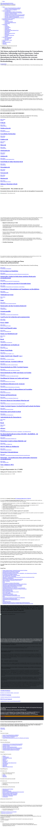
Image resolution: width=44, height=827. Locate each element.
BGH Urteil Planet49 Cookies (8, 328)
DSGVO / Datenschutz (6, 10)
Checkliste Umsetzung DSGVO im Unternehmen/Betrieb (14, 15)
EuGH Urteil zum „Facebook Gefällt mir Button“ (11, 583)
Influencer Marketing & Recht (10, 33)
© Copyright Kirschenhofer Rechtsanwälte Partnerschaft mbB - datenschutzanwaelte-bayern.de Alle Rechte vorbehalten (16, 819)
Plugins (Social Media (6, 350)
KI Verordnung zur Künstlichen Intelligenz (10, 574)
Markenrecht (7, 34)
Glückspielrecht (5, 760)
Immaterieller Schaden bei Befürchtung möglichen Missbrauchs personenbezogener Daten (18, 603)
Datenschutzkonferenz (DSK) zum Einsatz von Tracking (15, 372)
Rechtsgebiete (5, 24)
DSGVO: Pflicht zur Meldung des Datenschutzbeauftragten (13, 579)
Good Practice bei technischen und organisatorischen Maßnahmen (14, 597)
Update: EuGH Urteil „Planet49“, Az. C (11, 356)
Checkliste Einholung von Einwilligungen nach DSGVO (14, 17)
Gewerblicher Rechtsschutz (9, 35)
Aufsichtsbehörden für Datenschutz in (10, 417)
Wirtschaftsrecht (7, 31)
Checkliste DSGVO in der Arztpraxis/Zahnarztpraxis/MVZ (15, 14)
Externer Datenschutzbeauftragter (10, 22)
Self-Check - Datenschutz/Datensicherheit (12, 16)
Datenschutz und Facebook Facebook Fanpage (10, 572)
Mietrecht (6, 36)
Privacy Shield (4, 322)
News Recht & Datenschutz (7, 37)
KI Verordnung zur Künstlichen (9, 271)
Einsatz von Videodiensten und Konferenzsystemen (11, 595)
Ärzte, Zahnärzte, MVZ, (7, 464)
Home (4, 1)
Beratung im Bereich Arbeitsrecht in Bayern (10, 792)
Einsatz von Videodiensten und (8, 333)
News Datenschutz (8, 38)
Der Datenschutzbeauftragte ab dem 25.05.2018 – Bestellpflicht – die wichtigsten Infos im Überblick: (20, 573)
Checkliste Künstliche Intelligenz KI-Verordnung (13, 11)
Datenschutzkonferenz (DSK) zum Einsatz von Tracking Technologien (15, 588)
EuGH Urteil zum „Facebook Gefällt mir (11, 361)
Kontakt (4, 41)
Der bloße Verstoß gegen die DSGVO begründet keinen (15, 283)
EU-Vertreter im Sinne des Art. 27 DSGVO (23, 498)
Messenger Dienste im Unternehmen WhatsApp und (14, 400)
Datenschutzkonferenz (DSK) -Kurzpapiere (10, 793)
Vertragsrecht (7, 32)
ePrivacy (2, 428)
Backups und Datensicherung (8, 395)
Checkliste (2, 259)
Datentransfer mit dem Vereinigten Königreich (13, 305)
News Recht (7, 39)
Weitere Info (2, 716)
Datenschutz (5, 776)
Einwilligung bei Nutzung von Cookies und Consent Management (14, 587)
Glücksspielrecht (7, 27)
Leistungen (6, 20)
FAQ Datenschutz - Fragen (7, 40)
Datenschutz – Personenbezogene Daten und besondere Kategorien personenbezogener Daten (18, 577)
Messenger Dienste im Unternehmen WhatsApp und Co (12, 580)
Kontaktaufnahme (3, 63)
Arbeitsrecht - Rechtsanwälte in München (10, 794)
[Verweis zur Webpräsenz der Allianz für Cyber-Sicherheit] (8, 811)
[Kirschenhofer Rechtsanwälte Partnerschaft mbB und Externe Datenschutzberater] (6, 3)
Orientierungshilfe (5, 311)
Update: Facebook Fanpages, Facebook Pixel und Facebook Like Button (20, 406)
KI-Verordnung (5, 796)
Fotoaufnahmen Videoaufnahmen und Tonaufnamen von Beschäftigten (19, 289)
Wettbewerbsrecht (8, 29)
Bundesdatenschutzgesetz (7, 790)
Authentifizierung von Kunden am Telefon (10, 594)
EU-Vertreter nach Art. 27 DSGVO (11, 9)
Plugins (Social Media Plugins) (8, 593)
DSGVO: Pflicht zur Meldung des (9, 446)
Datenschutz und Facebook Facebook (10, 411)
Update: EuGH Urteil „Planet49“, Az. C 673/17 (11, 591)
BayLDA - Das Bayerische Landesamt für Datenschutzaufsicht (13, 791)
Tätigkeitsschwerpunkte (9, 21)
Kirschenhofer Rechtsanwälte (8, 19)
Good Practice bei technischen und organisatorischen (15, 317)
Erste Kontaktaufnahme (7, 42)
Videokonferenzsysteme (6, 294)
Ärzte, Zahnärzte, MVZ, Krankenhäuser (9, 576)
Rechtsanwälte (7, 23)
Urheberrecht (7, 26)
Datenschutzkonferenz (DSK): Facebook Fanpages (14, 367)
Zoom (2, 300)
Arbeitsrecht (7, 28)
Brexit (2, 339)
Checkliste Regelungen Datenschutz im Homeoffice (13, 12)
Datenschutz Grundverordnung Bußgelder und (13, 441)
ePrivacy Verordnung (6, 581)
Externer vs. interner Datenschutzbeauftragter (12, 8)
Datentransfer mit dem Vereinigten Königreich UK (11, 599)
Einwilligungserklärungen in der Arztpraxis (12, 383)
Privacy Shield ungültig (7, 592)
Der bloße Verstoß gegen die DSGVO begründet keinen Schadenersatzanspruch (16, 602)
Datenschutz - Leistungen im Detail (11, 13)
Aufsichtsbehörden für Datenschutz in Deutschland (11, 571)
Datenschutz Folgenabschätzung (9, 452)
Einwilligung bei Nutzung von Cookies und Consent (14, 378)
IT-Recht (6, 25)
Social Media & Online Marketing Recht (11, 30)
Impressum (4, 775)
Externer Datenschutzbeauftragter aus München (13, 7)
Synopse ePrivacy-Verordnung (8, 795)
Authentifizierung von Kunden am (9, 344)
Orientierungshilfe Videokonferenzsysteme (10, 598)
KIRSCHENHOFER (7, 4)
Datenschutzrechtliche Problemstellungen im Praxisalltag (16, 389)
